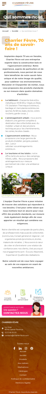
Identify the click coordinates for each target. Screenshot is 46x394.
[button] (41, 185)
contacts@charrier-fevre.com (17, 335)
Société (15, 31)
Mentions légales (23, 383)
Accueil (5, 31)
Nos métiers (23, 363)
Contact (23, 375)
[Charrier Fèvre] (23, 4)
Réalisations (23, 367)
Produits (23, 359)
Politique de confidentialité (23, 379)
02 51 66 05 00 (11, 332)
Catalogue (23, 371)
